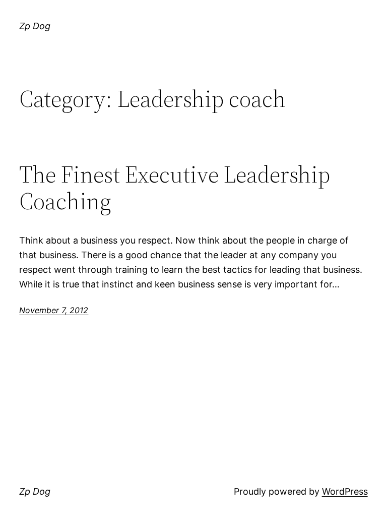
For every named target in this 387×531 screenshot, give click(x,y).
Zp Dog (34, 26)
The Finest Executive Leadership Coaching (174, 187)
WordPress (345, 491)
